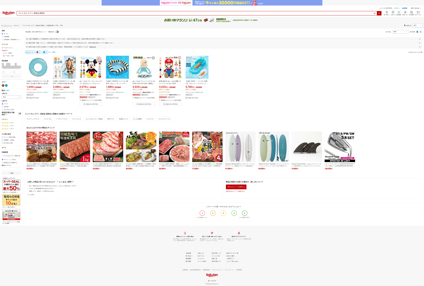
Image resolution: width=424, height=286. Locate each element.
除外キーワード (6, 165)
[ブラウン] (3, 85)
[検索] (379, 13)
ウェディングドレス (32, 119)
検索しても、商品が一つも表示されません (41, 191)
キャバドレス (76, 119)
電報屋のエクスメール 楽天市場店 (91, 100)
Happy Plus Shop (33, 98)
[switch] (19, 113)
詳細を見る (92, 47)
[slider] (2, 68)
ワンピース (150, 119)
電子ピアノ (111, 119)
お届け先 (4, 93)
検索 (12, 76)
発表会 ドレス (123, 119)
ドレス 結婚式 (137, 119)
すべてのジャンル (6, 25)
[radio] (2, 33)
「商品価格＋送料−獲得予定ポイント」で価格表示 (39, 32)
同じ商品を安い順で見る (91, 104)
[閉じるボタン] (419, 39)
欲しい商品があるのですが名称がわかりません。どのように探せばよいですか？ (53, 186)
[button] (416, 8)
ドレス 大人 (48, 119)
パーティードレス (62, 119)
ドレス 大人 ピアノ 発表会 (94, 119)
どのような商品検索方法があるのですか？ (41, 188)
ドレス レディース (164, 119)
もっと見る (30, 194)
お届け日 (4, 101)
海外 (8, 90)
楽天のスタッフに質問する (236, 187)
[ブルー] (6, 85)
